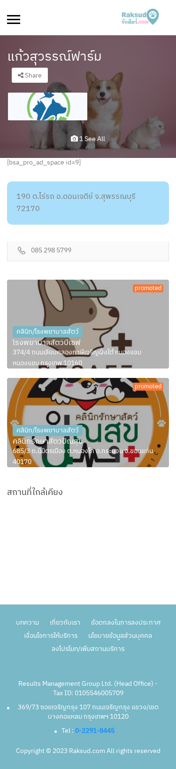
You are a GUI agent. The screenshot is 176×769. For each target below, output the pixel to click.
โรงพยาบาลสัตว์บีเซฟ (47, 343)
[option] (47, 106)
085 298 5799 (51, 251)
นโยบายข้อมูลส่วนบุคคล (120, 635)
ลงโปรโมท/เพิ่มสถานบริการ (88, 648)
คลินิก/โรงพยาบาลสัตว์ (47, 331)
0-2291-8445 (95, 730)
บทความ (27, 622)
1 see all (91, 138)
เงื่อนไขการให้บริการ (50, 635)
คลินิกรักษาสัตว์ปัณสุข (48, 442)
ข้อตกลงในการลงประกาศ (126, 622)
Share (32, 75)
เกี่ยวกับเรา (65, 622)
